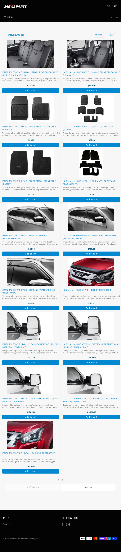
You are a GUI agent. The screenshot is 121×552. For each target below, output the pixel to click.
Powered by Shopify (29, 538)
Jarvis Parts (15, 538)
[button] (112, 34)
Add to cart (30, 90)
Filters (98, 35)
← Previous (32, 487)
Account (114, 17)
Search (6, 524)
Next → (88, 487)
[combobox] (108, 6)
